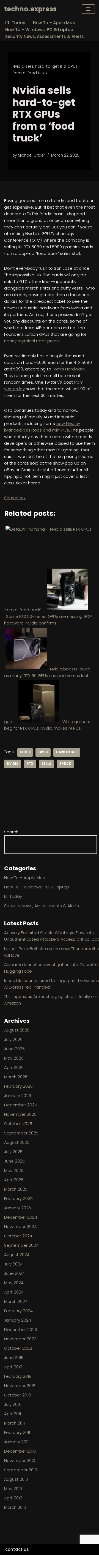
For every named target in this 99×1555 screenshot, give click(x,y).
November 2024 (20, 1226)
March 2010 (15, 1507)
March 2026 (16, 1077)
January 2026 (17, 1095)
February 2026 (18, 1086)
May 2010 (13, 1488)
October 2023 (18, 1348)
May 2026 (13, 1058)
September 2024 (21, 1245)
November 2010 (19, 1460)
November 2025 (20, 1114)
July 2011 (12, 1404)
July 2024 (13, 1264)
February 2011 (17, 1432)
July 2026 (13, 1039)
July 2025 (13, 1152)
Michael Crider (31, 155)
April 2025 (14, 1180)
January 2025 (17, 1208)
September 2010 (20, 1470)
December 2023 (20, 1329)
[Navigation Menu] (88, 9)
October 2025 (18, 1123)
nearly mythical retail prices (32, 341)
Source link (15, 498)
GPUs (43, 752)
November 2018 (19, 1385)
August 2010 (16, 1479)
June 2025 (14, 1161)
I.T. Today (15, 23)
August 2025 (16, 1142)
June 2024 (14, 1273)
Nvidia (12, 764)
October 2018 (17, 1395)
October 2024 (18, 1236)
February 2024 (18, 1311)
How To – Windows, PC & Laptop (39, 29)
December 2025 (20, 1105)
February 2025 (18, 1198)
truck (65, 764)
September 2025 (21, 1133)
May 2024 (13, 1283)
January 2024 (17, 1320)
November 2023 (20, 1339)
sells (46, 764)
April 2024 (14, 1292)
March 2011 (14, 1423)
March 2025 (16, 1189)
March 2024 (16, 1301)
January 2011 (16, 1442)
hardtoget (66, 752)
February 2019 (17, 1376)
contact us (17, 1549)
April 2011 (12, 1414)
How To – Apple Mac (54, 23)
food (25, 752)
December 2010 (20, 1451)
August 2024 (16, 1254)
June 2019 (13, 1357)
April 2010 (13, 1498)
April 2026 (14, 1067)
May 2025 (13, 1170)
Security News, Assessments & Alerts (44, 36)
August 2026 (16, 1030)
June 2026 (14, 1049)
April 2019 (13, 1367)
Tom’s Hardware (68, 369)
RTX (30, 764)
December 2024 (20, 1217)
